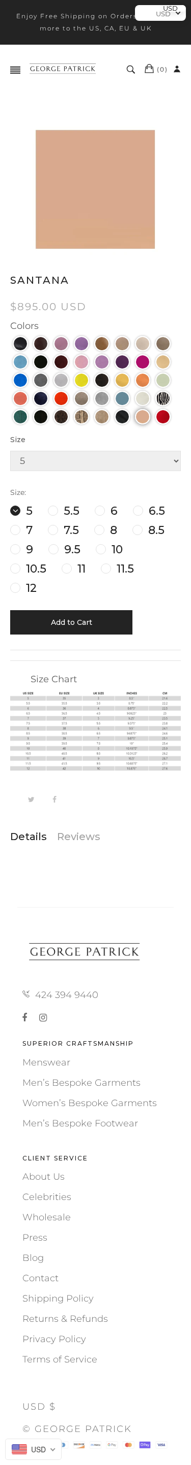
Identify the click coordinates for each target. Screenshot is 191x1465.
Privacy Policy (54, 1339)
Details (28, 836)
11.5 (124, 569)
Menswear (46, 1062)
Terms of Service (59, 1359)
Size (17, 439)
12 (30, 588)
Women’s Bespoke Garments (89, 1103)
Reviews (78, 836)
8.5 (155, 530)
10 (115, 549)
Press (34, 1237)
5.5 (70, 511)
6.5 (155, 511)
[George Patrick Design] (63, 69)
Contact (40, 1278)
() (162, 69)
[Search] (132, 69)
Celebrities (46, 1197)
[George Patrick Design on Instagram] (43, 1018)
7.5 (70, 530)
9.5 (70, 549)
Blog (33, 1257)
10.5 (34, 569)
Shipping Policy (58, 1298)
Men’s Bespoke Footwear (80, 1123)
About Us (43, 1176)
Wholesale (46, 1217)
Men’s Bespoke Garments (81, 1082)
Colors (24, 325)
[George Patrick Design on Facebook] (26, 1018)
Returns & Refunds (65, 1318)
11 (80, 569)
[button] (20, 343)
